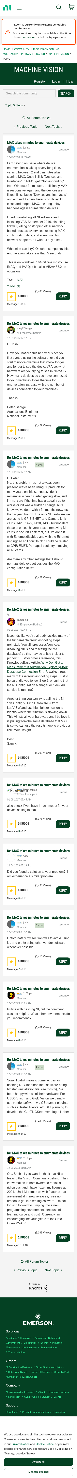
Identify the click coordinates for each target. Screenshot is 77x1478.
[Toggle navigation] (20, 8)
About (41, 1392)
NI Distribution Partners (19, 1367)
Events (57, 1396)
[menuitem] (59, 8)
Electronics (30, 1342)
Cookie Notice (45, 1444)
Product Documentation (35, 1412)
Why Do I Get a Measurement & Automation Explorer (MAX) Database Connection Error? (37, 667)
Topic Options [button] (14, 105)
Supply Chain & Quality (37, 1396)
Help (69, 81)
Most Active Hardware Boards (24, 54)
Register (40, 81)
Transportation (16, 1352)
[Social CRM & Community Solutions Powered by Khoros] (38, 1287)
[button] (11, 297)
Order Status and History (50, 1367)
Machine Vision (59, 54)
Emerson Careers (59, 1392)
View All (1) (13, 286)
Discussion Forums (46, 49)
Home (6, 49)
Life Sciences (29, 1347)
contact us (28, 37)
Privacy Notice (20, 1444)
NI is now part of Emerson (20, 1392)
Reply (63, 296)
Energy (44, 1342)
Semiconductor (49, 1347)
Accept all (38, 1461)
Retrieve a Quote (17, 1372)
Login (56, 81)
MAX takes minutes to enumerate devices (36, 142)
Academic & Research (18, 1338)
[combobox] (29, 93)
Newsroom (14, 1396)
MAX (20, 279)
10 (19, 1245)
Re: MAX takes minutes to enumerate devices (38, 323)
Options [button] (63, 149)
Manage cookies (38, 1471)
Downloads (12, 1412)
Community (21, 49)
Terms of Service (40, 1372)
